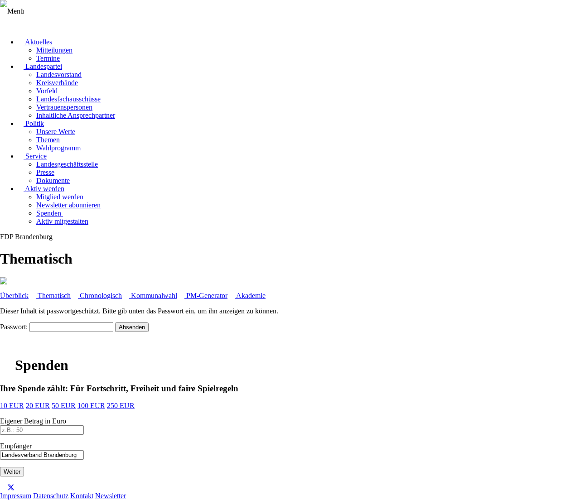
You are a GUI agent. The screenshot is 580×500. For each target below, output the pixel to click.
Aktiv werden (44, 188)
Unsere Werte (55, 131)
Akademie (250, 295)
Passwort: (14, 327)
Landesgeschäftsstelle (67, 164)
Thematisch (53, 295)
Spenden (49, 213)
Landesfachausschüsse (68, 99)
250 (121, 405)
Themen (48, 140)
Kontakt (81, 496)
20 (38, 405)
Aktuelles (38, 42)
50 (64, 405)
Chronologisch (100, 295)
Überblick (14, 295)
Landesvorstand (59, 74)
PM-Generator (205, 295)
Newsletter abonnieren (68, 205)
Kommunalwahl (153, 295)
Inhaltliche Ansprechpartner (75, 115)
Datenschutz (50, 496)
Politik (34, 123)
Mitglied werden (60, 197)
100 (91, 405)
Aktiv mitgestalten (62, 221)
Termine (48, 58)
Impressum (15, 496)
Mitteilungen (54, 50)
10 (12, 405)
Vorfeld (47, 91)
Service (35, 156)
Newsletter (110, 496)
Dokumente (53, 180)
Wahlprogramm (58, 148)
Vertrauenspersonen (64, 107)
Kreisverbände (57, 83)
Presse (45, 172)
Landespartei (43, 66)
